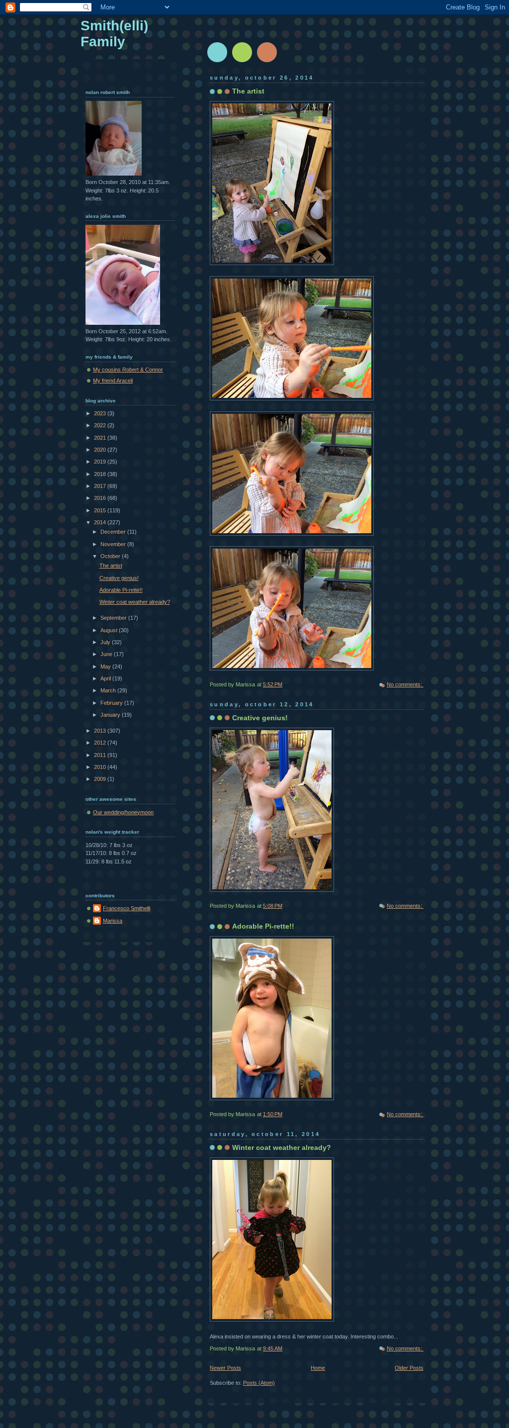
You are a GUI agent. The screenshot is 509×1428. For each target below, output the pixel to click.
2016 (100, 498)
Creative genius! (260, 718)
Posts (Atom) (259, 1383)
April (106, 678)
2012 (100, 743)
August (109, 630)
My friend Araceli (113, 380)
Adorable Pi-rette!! (263, 926)
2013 (100, 731)
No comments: (405, 684)
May (106, 666)
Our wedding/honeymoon (123, 812)
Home (318, 1368)
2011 (100, 755)
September (114, 618)
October (111, 556)
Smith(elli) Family (114, 33)
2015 (100, 510)
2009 (100, 779)
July (106, 642)
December (113, 532)
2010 (100, 767)
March (108, 690)
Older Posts (409, 1368)
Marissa (112, 921)
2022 (100, 425)
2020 (100, 450)
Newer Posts (225, 1368)
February (112, 703)
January (111, 715)
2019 (100, 462)
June (107, 654)
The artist (248, 91)
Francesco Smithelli (126, 908)
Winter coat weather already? (281, 1147)
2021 (100, 438)
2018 (100, 474)
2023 (100, 413)
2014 (100, 522)
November (113, 544)
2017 (100, 486)
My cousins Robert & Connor (128, 370)
